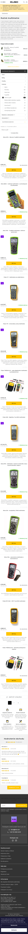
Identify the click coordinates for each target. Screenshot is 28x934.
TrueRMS (14, 95)
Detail (14, 170)
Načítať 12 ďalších (15, 697)
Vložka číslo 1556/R (5, 906)
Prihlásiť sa (21, 805)
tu (24, 922)
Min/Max (14, 89)
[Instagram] (16, 840)
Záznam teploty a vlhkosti (7, 851)
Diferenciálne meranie (14, 102)
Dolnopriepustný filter (14, 110)
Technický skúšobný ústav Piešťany (14, 915)
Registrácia (3, 871)
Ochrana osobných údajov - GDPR (9, 884)
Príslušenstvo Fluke (6, 856)
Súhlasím (14, 930)
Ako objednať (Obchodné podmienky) (10, 882)
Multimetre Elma (5, 853)
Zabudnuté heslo (5, 874)
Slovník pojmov (4, 861)
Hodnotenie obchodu (14, 739)
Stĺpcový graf (14, 97)
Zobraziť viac (14, 787)
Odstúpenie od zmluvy (6, 889)
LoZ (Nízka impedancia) (14, 108)
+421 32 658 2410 (15, 832)
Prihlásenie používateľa (6, 869)
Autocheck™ (14, 105)
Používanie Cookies (5, 887)
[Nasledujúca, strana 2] (14, 703)
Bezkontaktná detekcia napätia (14, 100)
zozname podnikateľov (6, 909)
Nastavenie (14, 925)
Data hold (14, 92)
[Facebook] (13, 840)
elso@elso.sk (15, 829)
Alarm (14, 87)
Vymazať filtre (14, 132)
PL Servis (10, 914)
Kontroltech (17, 914)
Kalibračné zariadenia (6, 858)
